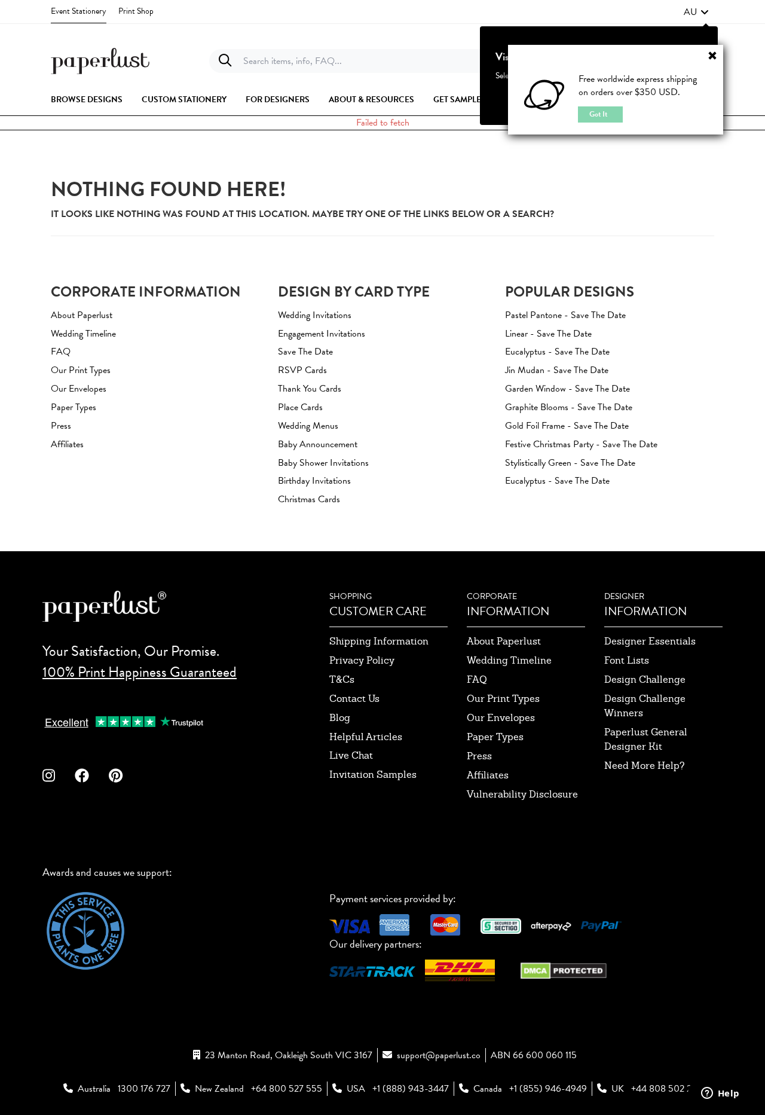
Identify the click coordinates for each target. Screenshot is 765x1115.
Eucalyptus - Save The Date (557, 351)
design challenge (645, 679)
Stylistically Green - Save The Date (570, 463)
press (479, 756)
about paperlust (504, 641)
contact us (354, 698)
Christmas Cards (309, 499)
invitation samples (373, 774)
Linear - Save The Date (548, 333)
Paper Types (73, 407)
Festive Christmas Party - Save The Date (581, 444)
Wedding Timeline (83, 333)
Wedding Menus (308, 425)
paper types (495, 737)
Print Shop (136, 11)
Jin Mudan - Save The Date (556, 370)
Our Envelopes (78, 388)
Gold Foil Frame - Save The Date (567, 425)
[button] (696, 12)
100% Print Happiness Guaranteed (139, 672)
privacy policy (361, 660)
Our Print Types (81, 370)
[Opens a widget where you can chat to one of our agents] (720, 1094)
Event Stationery (78, 11)
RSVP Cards (302, 370)
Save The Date (305, 351)
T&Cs (341, 679)
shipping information (379, 641)
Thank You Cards (309, 388)
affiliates (488, 775)
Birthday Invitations (314, 481)
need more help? (644, 765)
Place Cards (300, 407)
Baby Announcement (317, 444)
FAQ (61, 351)
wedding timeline (509, 660)
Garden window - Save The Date (567, 388)
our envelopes (501, 717)
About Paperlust (81, 315)
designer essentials (650, 641)
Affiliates (67, 444)
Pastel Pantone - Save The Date (565, 315)
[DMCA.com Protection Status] (564, 969)
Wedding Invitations (314, 315)
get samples (459, 100)
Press (61, 425)
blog (339, 717)
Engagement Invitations (321, 333)
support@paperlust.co (439, 1055)
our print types (503, 698)
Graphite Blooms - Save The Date (568, 407)
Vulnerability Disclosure (522, 794)
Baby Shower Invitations (323, 463)
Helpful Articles (365, 737)
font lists (626, 660)
